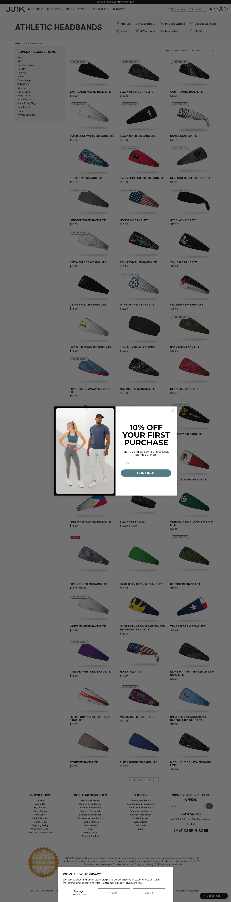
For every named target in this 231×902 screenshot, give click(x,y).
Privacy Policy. (133, 882)
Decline (149, 892)
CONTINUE (146, 473)
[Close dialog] (173, 410)
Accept (114, 892)
